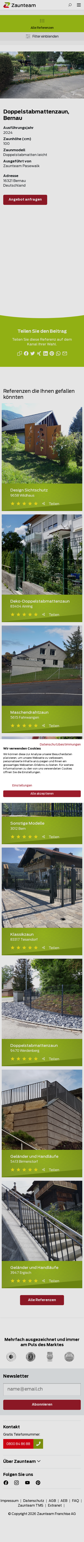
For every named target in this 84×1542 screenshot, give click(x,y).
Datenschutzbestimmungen (60, 744)
